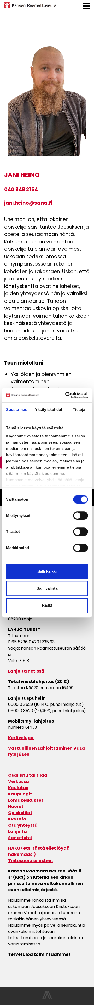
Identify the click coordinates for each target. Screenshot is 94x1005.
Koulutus (18, 788)
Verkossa (18, 781)
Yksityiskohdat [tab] (48, 409)
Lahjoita (17, 831)
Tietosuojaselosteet (30, 861)
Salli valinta (47, 588)
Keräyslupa (21, 738)
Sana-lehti (20, 838)
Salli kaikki (47, 571)
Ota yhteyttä (23, 825)
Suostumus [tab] (16, 409)
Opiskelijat (20, 813)
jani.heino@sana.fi (28, 203)
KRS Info (17, 819)
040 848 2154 (21, 190)
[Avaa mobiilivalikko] (86, 6)
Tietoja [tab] (79, 409)
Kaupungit (20, 794)
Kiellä (47, 605)
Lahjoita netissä (26, 671)
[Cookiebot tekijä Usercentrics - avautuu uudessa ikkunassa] (66, 395)
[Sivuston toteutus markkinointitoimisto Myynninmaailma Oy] (47, 998)
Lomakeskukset (25, 800)
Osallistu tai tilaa (27, 775)
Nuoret (16, 806)
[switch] (80, 515)
